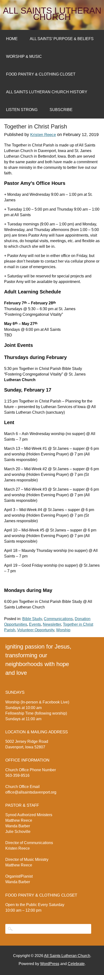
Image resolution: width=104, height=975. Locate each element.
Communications (58, 619)
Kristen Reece (43, 134)
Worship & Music (24, 56)
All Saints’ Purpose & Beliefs (62, 39)
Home (12, 39)
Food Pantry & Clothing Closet (40, 74)
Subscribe (61, 110)
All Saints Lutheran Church (52, 14)
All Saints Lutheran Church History (46, 92)
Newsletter (52, 624)
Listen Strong (21, 110)
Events (35, 624)
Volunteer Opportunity (35, 630)
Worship (63, 630)
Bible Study (32, 619)
